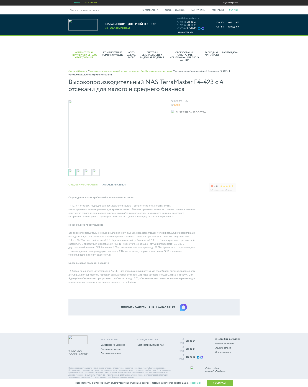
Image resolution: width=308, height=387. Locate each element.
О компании (150, 10)
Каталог (82, 71)
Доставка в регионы (111, 353)
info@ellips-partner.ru (188, 18)
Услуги (233, 10)
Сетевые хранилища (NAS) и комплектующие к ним (145, 71)
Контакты (218, 10)
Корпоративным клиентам (150, 345)
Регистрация (90, 3)
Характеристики (114, 185)
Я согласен (220, 383)
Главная (72, 71)
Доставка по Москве (111, 349)
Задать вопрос (223, 348)
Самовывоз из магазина (113, 345)
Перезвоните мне (185, 32)
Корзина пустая (230, 3)
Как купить (198, 10)
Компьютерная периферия (103, 71)
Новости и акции (175, 10)
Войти (77, 3)
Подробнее (196, 383)
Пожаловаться (223, 352)
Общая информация (83, 185)
